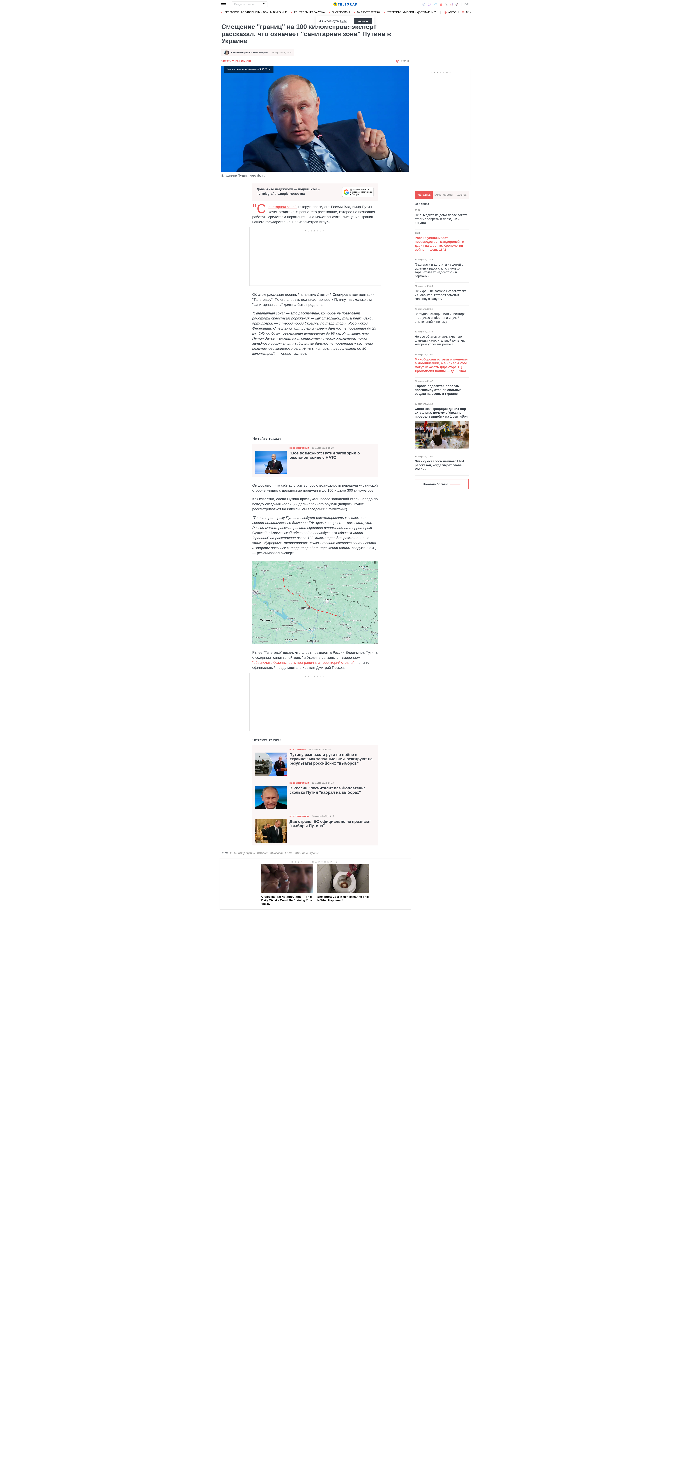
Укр (466, 4)
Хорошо (363, 21)
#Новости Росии (281, 853)
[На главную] (345, 4)
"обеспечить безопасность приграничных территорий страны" (303, 663)
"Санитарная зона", (282, 207)
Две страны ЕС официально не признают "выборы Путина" (330, 823)
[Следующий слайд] (470, 12)
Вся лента (422, 203)
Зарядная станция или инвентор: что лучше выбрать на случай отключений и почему (440, 317)
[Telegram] (435, 4)
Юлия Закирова (260, 52)
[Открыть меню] (224, 4)
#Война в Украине (307, 853)
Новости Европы (299, 816)
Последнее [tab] (424, 195)
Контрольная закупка (309, 12)
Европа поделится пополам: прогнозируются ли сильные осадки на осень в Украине (438, 390)
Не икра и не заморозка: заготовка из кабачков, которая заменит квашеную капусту (440, 295)
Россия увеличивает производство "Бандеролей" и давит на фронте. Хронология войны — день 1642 (439, 243)
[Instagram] (451, 4)
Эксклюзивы (341, 12)
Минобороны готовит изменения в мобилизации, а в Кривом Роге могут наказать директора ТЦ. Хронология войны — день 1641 (441, 365)
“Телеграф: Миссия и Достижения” (411, 12)
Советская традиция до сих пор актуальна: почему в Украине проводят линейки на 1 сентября (441, 412)
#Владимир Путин (242, 853)
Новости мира (297, 749)
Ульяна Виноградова (241, 52)
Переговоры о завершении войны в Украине (255, 12)
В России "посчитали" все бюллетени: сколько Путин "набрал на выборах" (327, 790)
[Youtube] (441, 4)
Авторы (453, 12)
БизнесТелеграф (368, 12)
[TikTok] (457, 4)
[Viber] (429, 4)
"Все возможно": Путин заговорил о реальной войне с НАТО (324, 455)
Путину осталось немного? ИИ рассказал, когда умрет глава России (439, 465)
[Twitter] (446, 4)
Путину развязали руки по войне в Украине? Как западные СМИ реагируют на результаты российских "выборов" (330, 759)
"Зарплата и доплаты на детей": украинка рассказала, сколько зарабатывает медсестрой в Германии (439, 270)
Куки (343, 21)
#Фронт (262, 853)
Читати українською (236, 61)
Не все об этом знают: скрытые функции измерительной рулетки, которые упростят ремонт (440, 340)
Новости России (299, 448)
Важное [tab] (461, 195)
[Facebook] (423, 4)
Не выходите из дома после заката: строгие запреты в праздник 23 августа (441, 219)
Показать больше (435, 484)
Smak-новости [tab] (443, 195)
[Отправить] (264, 4)
